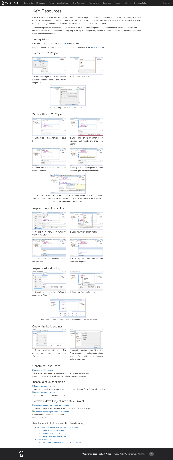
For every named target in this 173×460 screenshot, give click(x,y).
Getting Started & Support (34, 3)
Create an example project (53, 430)
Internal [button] (166, 3)
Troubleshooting (44, 439)
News (51, 3)
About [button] (117, 3)
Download (107, 3)
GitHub (128, 3)
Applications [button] (62, 3)
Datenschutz (131, 453)
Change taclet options (51, 433)
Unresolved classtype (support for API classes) (61, 442)
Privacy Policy (119, 453)
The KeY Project (13, 2)
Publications (94, 3)
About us (141, 453)
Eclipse (64, 43)
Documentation (140, 3)
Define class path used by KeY (54, 436)
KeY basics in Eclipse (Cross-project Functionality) (58, 427)
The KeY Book (79, 3)
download (95, 47)
